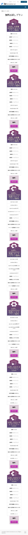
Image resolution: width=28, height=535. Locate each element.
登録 (18, 1)
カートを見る (24, 1)
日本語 (10, 1)
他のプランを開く (6, 11)
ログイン (14, 1)
